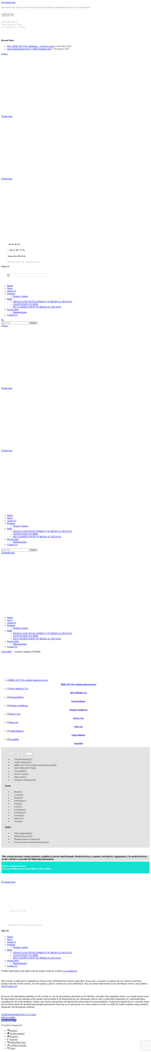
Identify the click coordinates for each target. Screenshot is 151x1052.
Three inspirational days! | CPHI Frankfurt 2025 (29, 49)
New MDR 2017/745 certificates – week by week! (30, 46)
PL (2, 320)
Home (10, 936)
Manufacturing (20, 963)
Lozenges (20, 809)
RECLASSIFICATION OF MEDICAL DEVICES (37, 958)
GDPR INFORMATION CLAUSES (18, 1014)
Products (11, 944)
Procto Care (21, 774)
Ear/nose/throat (23, 759)
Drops (18, 797)
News (10, 939)
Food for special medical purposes (31, 842)
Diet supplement (23, 833)
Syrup (18, 821)
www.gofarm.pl (69, 971)
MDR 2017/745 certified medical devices (35, 765)
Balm (18, 792)
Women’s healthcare (25, 780)
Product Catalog (20, 947)
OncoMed (20, 771)
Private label (13, 960)
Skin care (20, 777)
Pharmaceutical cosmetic (27, 839)
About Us (11, 942)
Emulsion (20, 800)
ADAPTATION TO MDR (25, 955)
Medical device (23, 836)
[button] (8, 1020)
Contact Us (12, 966)
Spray (19, 818)
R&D (9, 950)
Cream (18, 795)
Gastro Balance (22, 762)
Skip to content (8, 1017)
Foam (18, 803)
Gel (18, 806)
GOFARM (6, 651)
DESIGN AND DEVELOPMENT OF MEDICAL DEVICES (42, 952)
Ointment (20, 812)
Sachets (19, 815)
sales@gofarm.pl (9, 986)
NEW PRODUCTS (25, 768)
